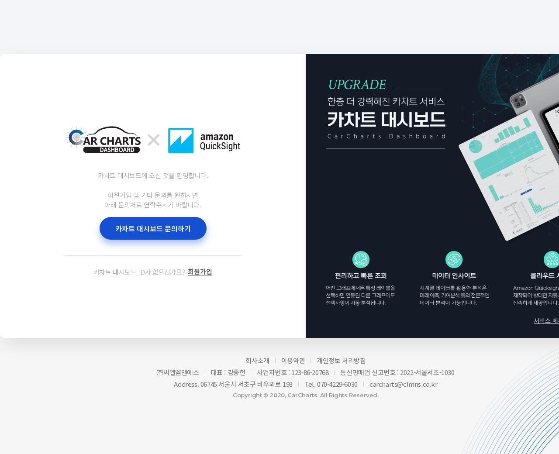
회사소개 (257, 360)
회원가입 (200, 271)
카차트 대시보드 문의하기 (153, 228)
